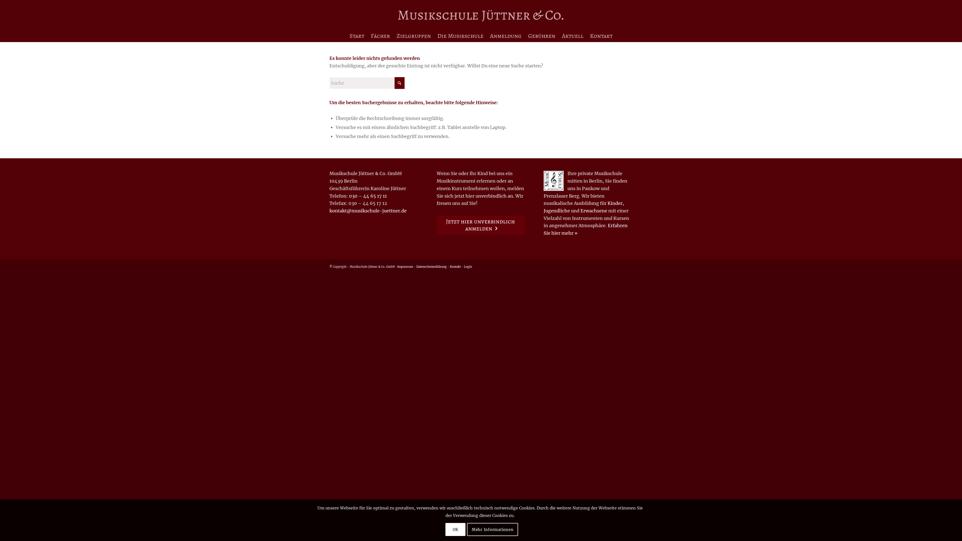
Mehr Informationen (493, 529)
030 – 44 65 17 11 (368, 196)
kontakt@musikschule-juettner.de (368, 211)
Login (468, 266)
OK (456, 529)
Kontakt (455, 266)
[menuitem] (357, 36)
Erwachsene (593, 211)
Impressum (405, 266)
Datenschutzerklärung (431, 266)
